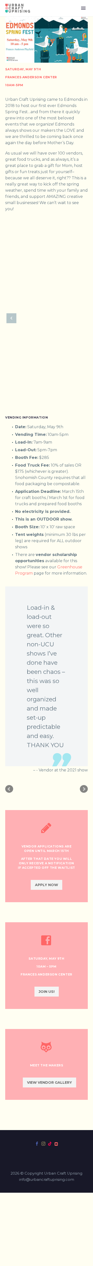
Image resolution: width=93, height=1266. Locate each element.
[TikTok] (50, 1144)
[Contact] (56, 1144)
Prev (9, 789)
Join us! (47, 991)
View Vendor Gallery (49, 1082)
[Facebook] (37, 1144)
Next (84, 789)
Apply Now (46, 885)
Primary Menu (83, 8)
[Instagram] (43, 1144)
